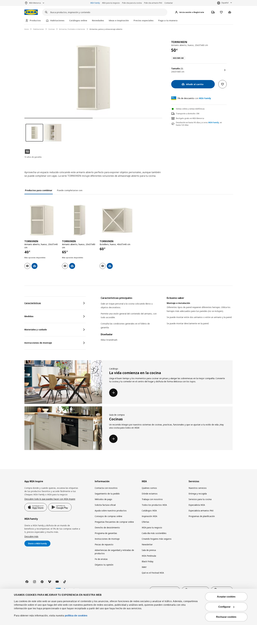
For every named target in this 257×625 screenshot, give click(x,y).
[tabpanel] (167, 320)
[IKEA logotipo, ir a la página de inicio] (31, 12)
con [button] (194, 98)
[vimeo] (49, 581)
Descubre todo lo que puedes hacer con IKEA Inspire (49, 499)
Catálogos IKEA (149, 510)
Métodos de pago (103, 499)
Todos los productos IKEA (154, 504)
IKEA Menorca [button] (35, 3)
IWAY (144, 567)
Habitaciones (38, 29)
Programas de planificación (202, 516)
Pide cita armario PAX (153, 3)
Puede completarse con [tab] (69, 190)
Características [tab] (32, 303)
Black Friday (147, 561)
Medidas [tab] (28, 316)
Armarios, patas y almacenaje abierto (106, 29)
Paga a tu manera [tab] (167, 20)
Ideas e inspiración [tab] (119, 20)
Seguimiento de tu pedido (107, 493)
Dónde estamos (150, 493)
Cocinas (51, 29)
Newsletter (147, 544)
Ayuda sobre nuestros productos (111, 510)
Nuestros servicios (198, 488)
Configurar (224, 607)
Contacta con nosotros (106, 488)
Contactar (168, 3)
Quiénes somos (149, 488)
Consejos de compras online (108, 516)
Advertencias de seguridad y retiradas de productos (114, 552)
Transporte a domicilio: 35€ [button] (187, 113)
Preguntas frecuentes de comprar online (114, 521)
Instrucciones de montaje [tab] (38, 342)
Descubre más (31, 536)
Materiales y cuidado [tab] (35, 329)
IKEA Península (149, 555)
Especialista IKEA (197, 504)
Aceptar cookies (226, 596)
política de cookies (76, 615)
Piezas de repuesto (104, 544)
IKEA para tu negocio (111, 3)
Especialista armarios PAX (201, 510)
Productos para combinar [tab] (38, 190)
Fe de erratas (101, 559)
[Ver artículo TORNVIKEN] (41, 220)
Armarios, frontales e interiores (72, 29)
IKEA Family (95, 3)
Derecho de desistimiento (107, 527)
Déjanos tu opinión (104, 564)
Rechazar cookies (226, 617)
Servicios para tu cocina (200, 499)
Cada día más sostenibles (154, 533)
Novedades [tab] (98, 20)
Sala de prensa (149, 550)
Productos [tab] (35, 20)
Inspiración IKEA (149, 516)
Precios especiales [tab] (143, 20)
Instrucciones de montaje (107, 538)
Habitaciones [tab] (57, 20)
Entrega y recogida (198, 493)
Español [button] (225, 2)
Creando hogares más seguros (156, 538)
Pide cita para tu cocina (132, 3)
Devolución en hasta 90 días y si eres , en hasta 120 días (199, 123)
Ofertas (145, 521)
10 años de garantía (32, 157)
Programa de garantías (106, 533)
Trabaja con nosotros (152, 499)
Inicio (26, 29)
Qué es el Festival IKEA (153, 572)
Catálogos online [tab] (78, 20)
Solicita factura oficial (105, 504)
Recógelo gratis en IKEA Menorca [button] (190, 118)
